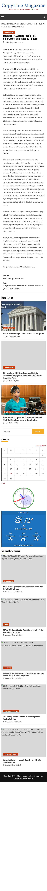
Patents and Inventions (11, 711)
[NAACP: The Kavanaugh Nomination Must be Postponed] (23, 316)
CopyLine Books (8, 412)
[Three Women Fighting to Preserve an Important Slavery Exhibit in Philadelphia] (23, 569)
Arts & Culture (8, 581)
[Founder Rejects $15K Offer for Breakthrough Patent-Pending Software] (23, 699)
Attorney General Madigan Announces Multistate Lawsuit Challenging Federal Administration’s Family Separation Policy (22, 375)
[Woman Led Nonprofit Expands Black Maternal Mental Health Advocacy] (23, 742)
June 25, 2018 (15, 381)
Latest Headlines (9, 32)
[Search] (44, 17)
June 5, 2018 (14, 423)
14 (36, 464)
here (33, 267)
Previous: (13, 277)
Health (6, 624)
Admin (7, 42)
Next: (23, 286)
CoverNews (18, 779)
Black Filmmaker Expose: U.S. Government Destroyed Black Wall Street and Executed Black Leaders (22, 418)
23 (4, 474)
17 (11, 469)
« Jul (3, 483)
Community (7, 668)
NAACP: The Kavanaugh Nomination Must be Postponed (23, 333)
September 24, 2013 (17, 42)
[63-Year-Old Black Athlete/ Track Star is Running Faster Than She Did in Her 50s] (23, 612)
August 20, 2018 (15, 336)
